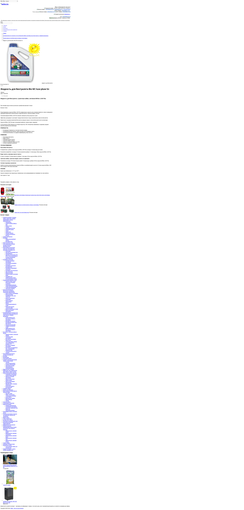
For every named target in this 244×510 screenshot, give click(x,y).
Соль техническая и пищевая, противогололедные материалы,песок (9, 245)
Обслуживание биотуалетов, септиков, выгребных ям (9, 354)
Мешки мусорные (9, 272)
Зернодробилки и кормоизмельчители (10, 367)
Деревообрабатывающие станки (10, 280)
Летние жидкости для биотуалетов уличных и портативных (15, 38)
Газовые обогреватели (7, 236)
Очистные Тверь (9, 393)
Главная (5, 25)
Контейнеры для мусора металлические (11, 266)
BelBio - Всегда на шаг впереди (16, 508)
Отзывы (5, 31)
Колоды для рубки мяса (8, 389)
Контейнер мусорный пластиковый (10, 261)
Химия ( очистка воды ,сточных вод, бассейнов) (11, 395)
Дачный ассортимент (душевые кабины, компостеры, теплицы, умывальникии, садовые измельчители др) (9, 219)
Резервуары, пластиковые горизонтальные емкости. (11, 375)
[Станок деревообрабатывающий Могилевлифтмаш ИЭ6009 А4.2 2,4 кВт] (10, 463)
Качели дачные (9, 225)
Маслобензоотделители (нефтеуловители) (8, 423)
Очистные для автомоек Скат (12, 252)
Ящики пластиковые (7, 404)
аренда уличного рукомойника (12, 293)
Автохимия (5, 238)
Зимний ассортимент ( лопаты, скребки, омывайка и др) (9, 449)
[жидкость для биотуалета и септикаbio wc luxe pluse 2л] (21, 83)
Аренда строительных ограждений (10, 299)
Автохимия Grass (9, 241)
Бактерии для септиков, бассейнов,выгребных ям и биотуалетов (11, 322)
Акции (4, 27)
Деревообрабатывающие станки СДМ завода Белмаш (11, 285)
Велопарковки (6, 357)
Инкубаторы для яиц (7, 445)
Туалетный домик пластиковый (9, 337)
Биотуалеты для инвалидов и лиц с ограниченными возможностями (12, 349)
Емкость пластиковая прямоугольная (10, 379)
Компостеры (21, 212)
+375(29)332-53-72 (51, 11)
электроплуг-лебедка (10, 288)
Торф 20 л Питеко (6, 485)
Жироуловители (9, 399)
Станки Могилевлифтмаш (11, 287)
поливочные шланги (10, 229)
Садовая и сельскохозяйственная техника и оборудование (10, 360)
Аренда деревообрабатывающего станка (11, 304)
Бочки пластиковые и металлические (10, 387)
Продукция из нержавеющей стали (10, 421)
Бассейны (5, 356)
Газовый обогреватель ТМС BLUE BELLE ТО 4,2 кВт (10, 502)
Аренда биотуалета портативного (10, 311)
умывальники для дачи (10, 228)
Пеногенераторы (9, 258)
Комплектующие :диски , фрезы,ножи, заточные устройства (11, 282)
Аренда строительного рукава (12, 309)
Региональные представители (10, 29)
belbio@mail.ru (67, 14)
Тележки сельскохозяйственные (10, 363)
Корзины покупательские (11, 405)
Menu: (4, 1)
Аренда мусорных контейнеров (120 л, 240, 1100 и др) (11, 296)
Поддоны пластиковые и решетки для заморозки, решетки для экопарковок (10, 415)
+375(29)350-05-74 (58, 9)
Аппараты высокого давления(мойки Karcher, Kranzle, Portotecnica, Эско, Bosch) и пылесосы (10, 427)
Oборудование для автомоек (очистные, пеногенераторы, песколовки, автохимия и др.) (9, 249)
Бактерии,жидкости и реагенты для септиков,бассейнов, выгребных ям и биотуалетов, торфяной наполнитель (25, 35)
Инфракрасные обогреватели (9, 424)
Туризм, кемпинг (6, 442)
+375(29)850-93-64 (66, 11)
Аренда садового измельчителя (9, 301)
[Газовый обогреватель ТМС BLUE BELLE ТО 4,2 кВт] (10, 500)
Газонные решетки (9, 233)
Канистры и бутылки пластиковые (10, 377)
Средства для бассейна (10, 324)
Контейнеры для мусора (8, 259)
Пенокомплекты (9, 253)
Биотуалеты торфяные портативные (10, 346)
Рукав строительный (7, 418)
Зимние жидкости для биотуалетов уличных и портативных (26, 204)
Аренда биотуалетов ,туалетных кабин (10, 307)
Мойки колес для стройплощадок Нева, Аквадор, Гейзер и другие (10, 371)
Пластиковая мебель (7, 358)
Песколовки (8, 251)
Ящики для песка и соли (8, 242)
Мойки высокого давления (8, 369)
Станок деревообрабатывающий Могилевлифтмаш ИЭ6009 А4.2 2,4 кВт (10, 466)
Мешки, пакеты (6, 417)
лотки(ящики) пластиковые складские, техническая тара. (12, 407)
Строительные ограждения (8, 403)
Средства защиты (6, 402)
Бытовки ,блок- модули (8, 420)
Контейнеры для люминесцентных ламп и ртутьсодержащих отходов (11, 278)
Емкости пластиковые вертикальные (10, 382)
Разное (7, 230)
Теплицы (7, 227)
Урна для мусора (9, 271)
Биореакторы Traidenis (10, 398)
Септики (7, 400)
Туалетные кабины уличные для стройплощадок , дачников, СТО (11, 343)
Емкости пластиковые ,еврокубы (10, 373)
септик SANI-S (9, 397)
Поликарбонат (8, 222)
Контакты (5, 28)
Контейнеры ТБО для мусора (12, 270)
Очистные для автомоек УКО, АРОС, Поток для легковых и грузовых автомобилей (12, 256)
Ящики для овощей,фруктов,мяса (10, 410)
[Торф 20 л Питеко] (10, 483)
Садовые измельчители (10, 364)
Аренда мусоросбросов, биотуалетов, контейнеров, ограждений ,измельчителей (9, 291)
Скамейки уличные (7, 388)
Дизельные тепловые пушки (9, 444)
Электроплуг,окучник (10, 365)
